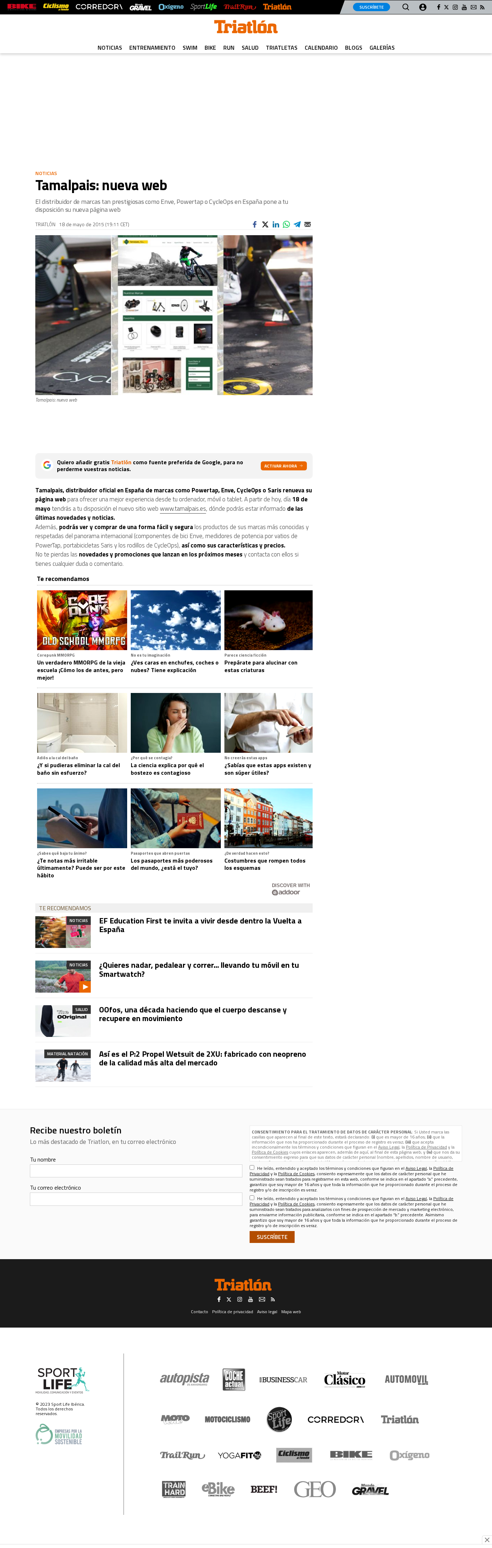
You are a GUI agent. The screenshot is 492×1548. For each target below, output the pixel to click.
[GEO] (315, 1489)
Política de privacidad (232, 1311)
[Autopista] (184, 1380)
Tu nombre (43, 1159)
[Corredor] (336, 1419)
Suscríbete (371, 7)
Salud (250, 47)
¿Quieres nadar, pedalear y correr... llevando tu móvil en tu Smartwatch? (199, 969)
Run (228, 47)
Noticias (110, 47)
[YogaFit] (239, 1455)
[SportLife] (204, 7)
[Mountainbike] (21, 7)
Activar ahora (280, 465)
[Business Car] (283, 1380)
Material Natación (67, 1053)
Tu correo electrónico (55, 1187)
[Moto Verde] (175, 1419)
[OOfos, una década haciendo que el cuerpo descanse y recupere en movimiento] (63, 1021)
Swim (190, 47)
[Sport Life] (279, 1419)
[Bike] (351, 1455)
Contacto (199, 1311)
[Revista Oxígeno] (171, 7)
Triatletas (282, 47)
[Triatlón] (277, 7)
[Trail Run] (240, 7)
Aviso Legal (388, 1147)
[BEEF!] (264, 1489)
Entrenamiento (152, 47)
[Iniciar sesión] (422, 7)
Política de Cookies (270, 1152)
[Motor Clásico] (345, 1379)
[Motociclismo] (227, 1419)
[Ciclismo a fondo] (56, 7)
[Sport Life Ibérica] (63, 1380)
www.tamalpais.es (183, 508)
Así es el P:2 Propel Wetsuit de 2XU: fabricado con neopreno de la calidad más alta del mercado (202, 1058)
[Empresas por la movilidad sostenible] (59, 1434)
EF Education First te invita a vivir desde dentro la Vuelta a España (200, 924)
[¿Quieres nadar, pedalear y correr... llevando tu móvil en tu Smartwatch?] (63, 976)
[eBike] (218, 1489)
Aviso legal (267, 1311)
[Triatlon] (246, 28)
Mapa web (291, 1311)
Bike (210, 47)
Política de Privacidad (426, 1147)
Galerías (382, 47)
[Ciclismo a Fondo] (294, 1455)
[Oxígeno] (411, 1455)
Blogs (353, 47)
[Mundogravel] (370, 1489)
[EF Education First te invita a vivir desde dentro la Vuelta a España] (63, 932)
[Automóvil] (406, 1380)
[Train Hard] (174, 1489)
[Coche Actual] (234, 1379)
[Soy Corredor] (99, 7)
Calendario (321, 47)
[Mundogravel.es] (141, 7)
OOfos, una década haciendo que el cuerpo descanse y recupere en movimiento (193, 1013)
